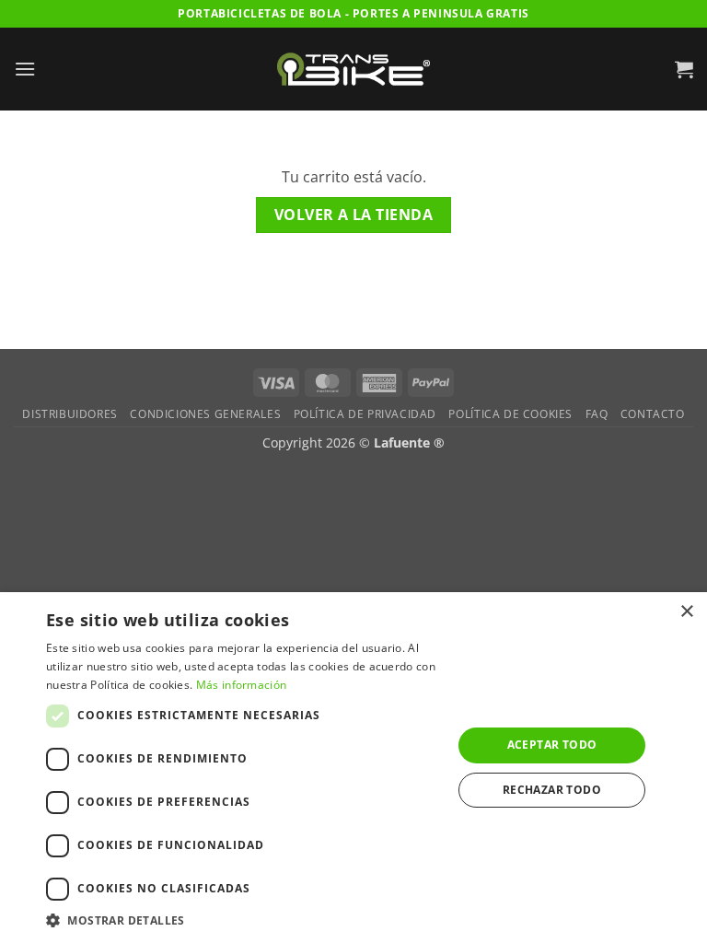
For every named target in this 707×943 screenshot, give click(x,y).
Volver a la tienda (353, 214)
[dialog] (353, 767)
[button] (25, 68)
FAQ (596, 414)
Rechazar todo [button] (552, 789)
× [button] (686, 612)
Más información (241, 685)
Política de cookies (510, 414)
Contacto (652, 414)
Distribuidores (70, 414)
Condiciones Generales (205, 414)
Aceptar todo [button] (552, 744)
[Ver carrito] (684, 69)
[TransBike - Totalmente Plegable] (353, 69)
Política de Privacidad (365, 414)
